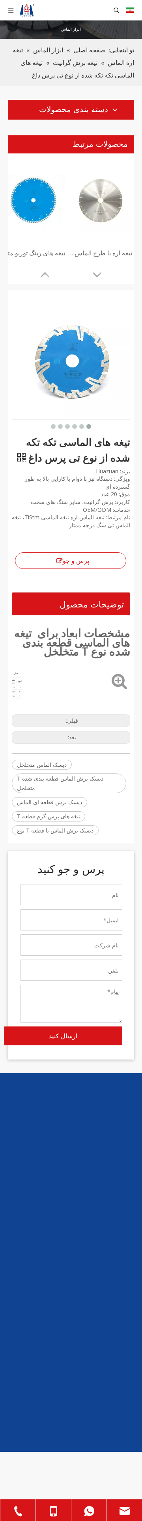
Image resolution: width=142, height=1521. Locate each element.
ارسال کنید (63, 1036)
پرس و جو (76, 560)
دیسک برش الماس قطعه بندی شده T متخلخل (60, 783)
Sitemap (43, 1495)
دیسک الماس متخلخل (42, 764)
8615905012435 (106, 1315)
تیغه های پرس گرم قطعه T (48, 816)
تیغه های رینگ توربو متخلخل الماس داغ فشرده (33, 253)
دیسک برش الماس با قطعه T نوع (55, 830)
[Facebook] (126, 1197)
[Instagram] (96, 1197)
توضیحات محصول (92, 604)
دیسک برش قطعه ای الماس (49, 802)
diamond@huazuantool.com (91, 1326)
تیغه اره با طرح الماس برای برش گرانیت (100, 253)
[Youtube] (111, 1197)
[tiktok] (81, 1197)
